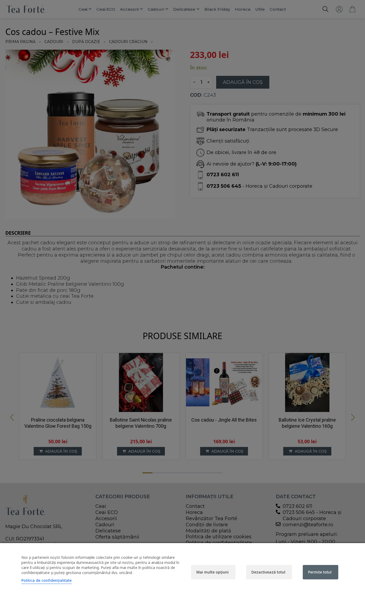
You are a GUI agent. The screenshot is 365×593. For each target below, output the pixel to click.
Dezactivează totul (268, 572)
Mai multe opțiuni (212, 572)
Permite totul (320, 572)
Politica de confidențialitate (46, 580)
